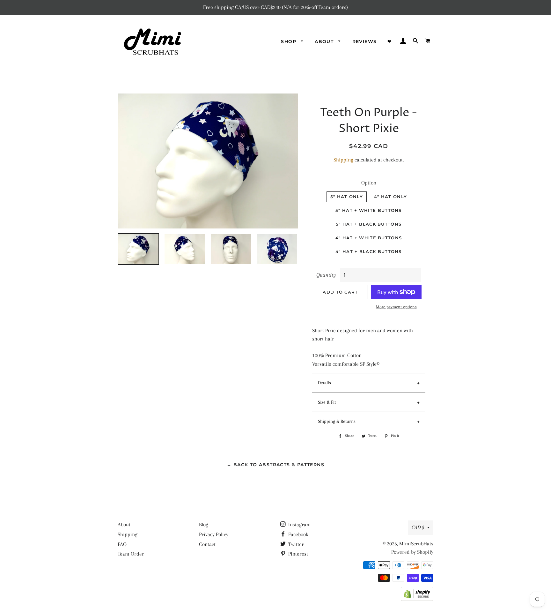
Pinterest (297, 554)
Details (324, 382)
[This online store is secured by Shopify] (417, 599)
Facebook (297, 534)
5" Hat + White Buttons (368, 210)
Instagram (299, 524)
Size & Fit (327, 402)
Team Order (131, 554)
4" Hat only (390, 196)
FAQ (122, 544)
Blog (203, 524)
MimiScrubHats (416, 544)
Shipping (343, 160)
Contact (207, 544)
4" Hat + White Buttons (368, 237)
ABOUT (325, 41)
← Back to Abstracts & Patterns (275, 464)
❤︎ (389, 41)
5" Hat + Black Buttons (369, 224)
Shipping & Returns (337, 421)
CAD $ (418, 527)
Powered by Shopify (412, 552)
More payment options (396, 306)
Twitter (295, 544)
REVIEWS (364, 41)
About (124, 524)
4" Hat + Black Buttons (368, 251)
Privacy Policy (213, 534)
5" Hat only (346, 196)
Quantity (326, 275)
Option (368, 183)
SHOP (289, 41)
